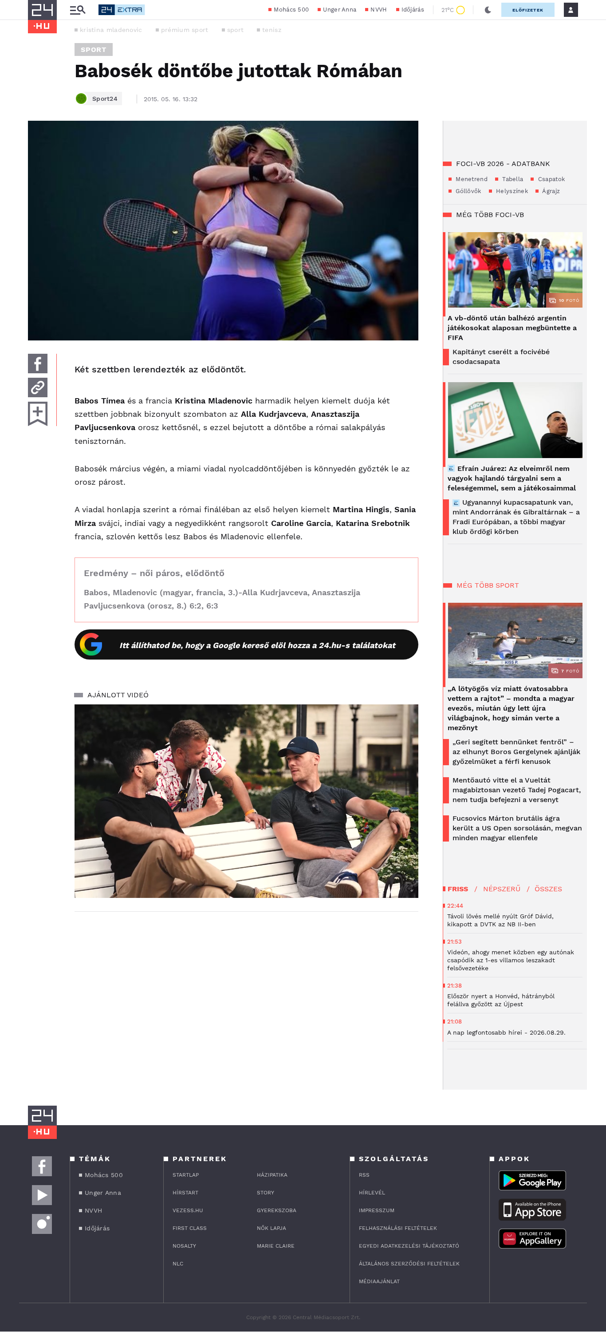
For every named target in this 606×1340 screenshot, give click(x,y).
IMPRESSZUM (376, 1210)
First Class (190, 1228)
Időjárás (412, 9)
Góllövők (467, 191)
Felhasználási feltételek (398, 1228)
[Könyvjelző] (37, 414)
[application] (246, 801)
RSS (364, 1175)
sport (235, 29)
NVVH (378, 9)
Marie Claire (276, 1246)
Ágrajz (550, 191)
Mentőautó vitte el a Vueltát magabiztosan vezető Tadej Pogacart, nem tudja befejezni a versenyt (517, 790)
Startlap (186, 1175)
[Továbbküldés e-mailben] (37, 387)
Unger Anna (339, 9)
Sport (93, 49)
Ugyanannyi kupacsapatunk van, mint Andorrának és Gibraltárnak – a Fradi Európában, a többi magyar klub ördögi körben (516, 517)
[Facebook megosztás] (37, 363)
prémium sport (185, 29)
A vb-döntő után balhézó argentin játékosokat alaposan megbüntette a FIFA (512, 328)
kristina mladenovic (111, 29)
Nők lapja (271, 1228)
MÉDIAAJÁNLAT (379, 1281)
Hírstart (185, 1193)
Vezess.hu (188, 1210)
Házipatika (272, 1175)
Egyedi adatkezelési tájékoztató (409, 1246)
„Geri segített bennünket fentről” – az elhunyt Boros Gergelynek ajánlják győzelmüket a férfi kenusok (516, 752)
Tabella (511, 179)
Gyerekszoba (276, 1210)
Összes (548, 889)
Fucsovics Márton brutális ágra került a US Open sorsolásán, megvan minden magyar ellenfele (517, 828)
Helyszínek (511, 191)
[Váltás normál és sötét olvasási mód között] (488, 9)
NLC (178, 1264)
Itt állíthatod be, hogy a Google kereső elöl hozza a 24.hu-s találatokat (257, 645)
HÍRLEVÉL (372, 1193)
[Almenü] (78, 10)
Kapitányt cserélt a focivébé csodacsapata (501, 357)
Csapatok (550, 179)
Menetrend (471, 179)
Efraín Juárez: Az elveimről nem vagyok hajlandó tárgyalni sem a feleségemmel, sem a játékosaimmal (512, 478)
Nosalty (184, 1246)
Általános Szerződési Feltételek (409, 1264)
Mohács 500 (291, 9)
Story (265, 1193)
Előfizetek (527, 10)
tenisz (271, 29)
